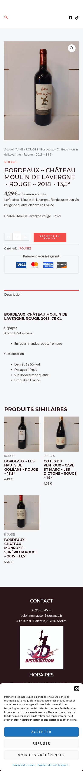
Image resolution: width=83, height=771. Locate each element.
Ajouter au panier (50, 237)
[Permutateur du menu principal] (41, 17)
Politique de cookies (24, 765)
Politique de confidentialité (53, 765)
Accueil (9, 149)
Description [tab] (12, 294)
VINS (19, 149)
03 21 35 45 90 (41, 610)
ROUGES (32, 149)
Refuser (41, 743)
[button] (76, 688)
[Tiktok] (77, 18)
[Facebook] (70, 18)
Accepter (41, 732)
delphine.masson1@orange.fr (41, 615)
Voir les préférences (41, 755)
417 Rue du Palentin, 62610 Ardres (41, 621)
